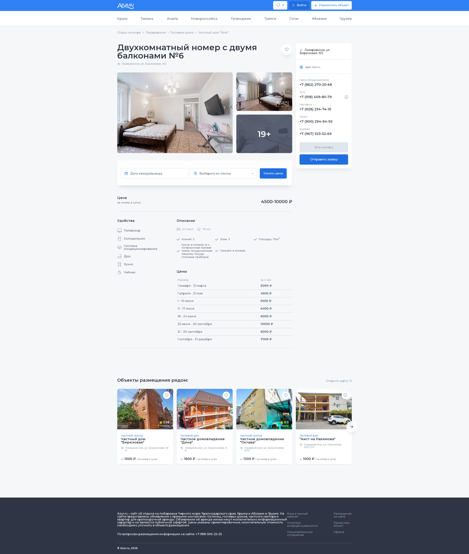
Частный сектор (132, 435)
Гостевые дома (182, 32)
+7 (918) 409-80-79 (316, 97)
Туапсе (270, 19)
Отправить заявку (324, 159)
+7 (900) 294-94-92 (316, 121)
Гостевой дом (189, 435)
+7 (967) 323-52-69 (316, 133)
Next (351, 426)
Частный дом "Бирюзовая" (133, 440)
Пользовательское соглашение (300, 533)
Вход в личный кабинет (297, 515)
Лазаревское (155, 32)
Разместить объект (342, 524)
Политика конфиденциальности (302, 524)
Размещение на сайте (343, 515)
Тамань (147, 19)
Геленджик (241, 19)
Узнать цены (273, 173)
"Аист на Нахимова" (317, 439)
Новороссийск (204, 19)
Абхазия (319, 19)
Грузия (346, 19)
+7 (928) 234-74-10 (315, 109)
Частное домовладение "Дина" (202, 440)
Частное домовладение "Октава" (262, 440)
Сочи (293, 19)
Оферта (339, 532)
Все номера (324, 147)
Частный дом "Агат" (213, 32)
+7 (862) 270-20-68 (316, 84)
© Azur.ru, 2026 (127, 548)
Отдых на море (129, 32)
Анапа (172, 19)
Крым (122, 19)
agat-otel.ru (312, 67)
